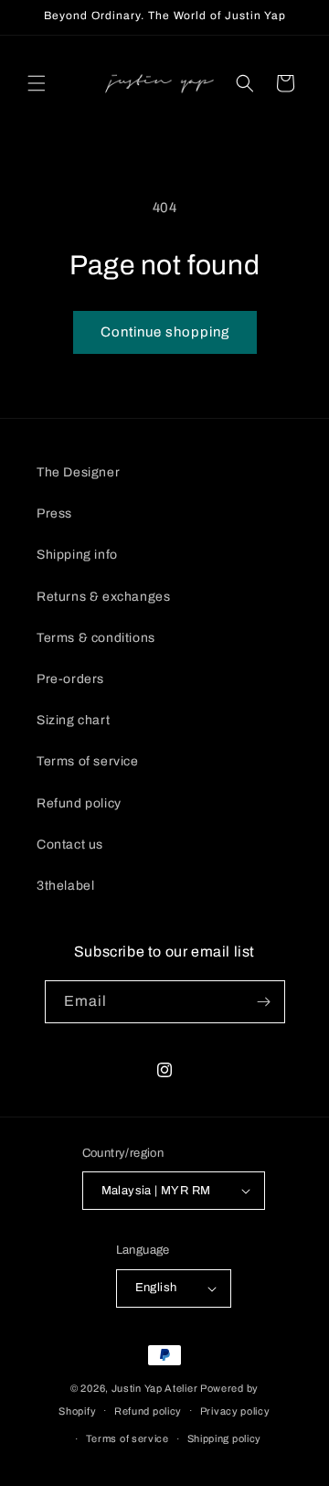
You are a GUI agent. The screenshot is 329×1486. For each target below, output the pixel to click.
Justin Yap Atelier (154, 1388)
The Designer (78, 472)
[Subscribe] (264, 1001)
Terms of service (88, 761)
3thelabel (65, 886)
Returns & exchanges (103, 597)
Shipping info (77, 554)
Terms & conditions (96, 638)
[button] (36, 83)
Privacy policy (235, 1411)
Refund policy (79, 803)
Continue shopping (165, 332)
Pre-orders (70, 679)
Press (54, 513)
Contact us (70, 844)
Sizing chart (73, 720)
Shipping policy (224, 1438)
